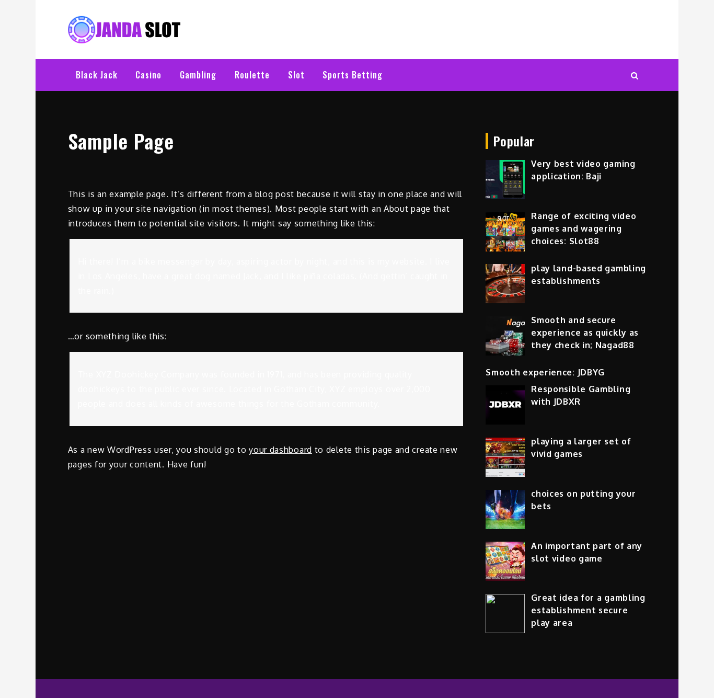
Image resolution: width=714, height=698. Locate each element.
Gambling (198, 74)
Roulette (252, 74)
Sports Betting (353, 74)
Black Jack (97, 74)
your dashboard (280, 449)
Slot (296, 74)
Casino (148, 74)
